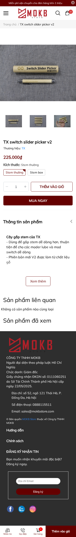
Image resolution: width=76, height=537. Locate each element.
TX (23, 148)
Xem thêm (38, 281)
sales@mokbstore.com (37, 411)
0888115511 (42, 405)
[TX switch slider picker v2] (38, 73)
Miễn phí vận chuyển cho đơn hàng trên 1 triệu (35, 3)
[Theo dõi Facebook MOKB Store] (10, 509)
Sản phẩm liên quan (29, 299)
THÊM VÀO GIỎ (52, 187)
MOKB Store (29, 419)
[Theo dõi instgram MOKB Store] (33, 509)
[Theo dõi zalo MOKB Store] (22, 509)
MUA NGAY (38, 200)
